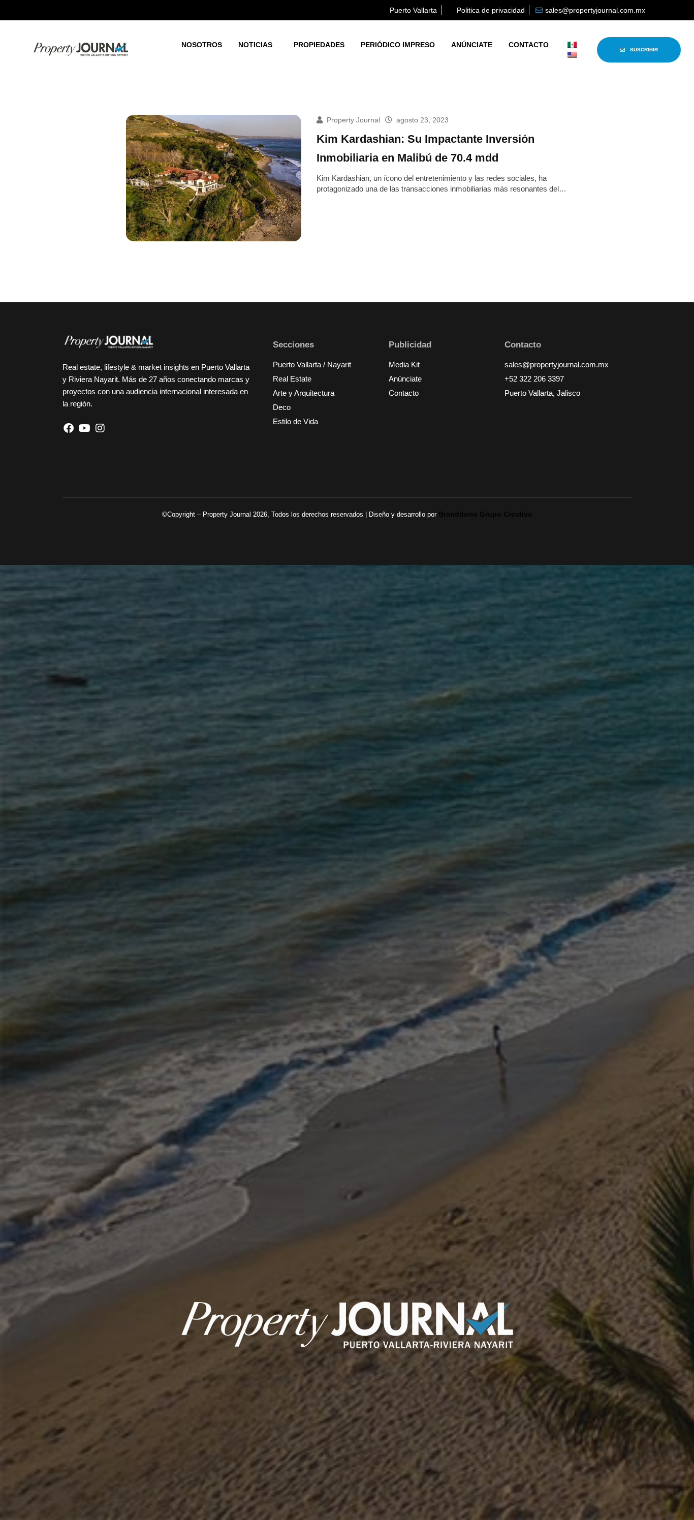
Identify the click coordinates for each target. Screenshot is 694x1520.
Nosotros (201, 45)
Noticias (255, 45)
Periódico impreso (398, 45)
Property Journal (353, 120)
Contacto (529, 45)
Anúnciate (471, 45)
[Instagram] (100, 428)
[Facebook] (68, 428)
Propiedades (319, 45)
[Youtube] (84, 428)
